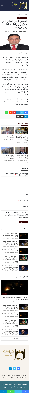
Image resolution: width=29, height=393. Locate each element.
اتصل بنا (6, 387)
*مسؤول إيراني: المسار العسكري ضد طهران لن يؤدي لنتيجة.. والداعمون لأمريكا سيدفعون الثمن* (9, 267)
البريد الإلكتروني (23, 200)
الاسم (26, 194)
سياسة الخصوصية (14, 387)
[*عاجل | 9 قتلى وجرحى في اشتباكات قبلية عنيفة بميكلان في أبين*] (23, 236)
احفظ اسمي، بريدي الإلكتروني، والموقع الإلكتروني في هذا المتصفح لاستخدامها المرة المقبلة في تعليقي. (16, 215)
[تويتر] (22, 112)
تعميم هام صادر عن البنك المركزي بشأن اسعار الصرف (8, 157)
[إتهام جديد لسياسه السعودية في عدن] (7, 130)
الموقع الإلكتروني (23, 206)
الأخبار (18, 14)
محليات (19, 17)
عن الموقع (22, 387)
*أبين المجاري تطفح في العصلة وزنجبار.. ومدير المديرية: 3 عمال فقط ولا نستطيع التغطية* (10, 242)
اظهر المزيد (14, 338)
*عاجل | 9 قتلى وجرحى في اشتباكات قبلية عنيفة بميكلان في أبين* (10, 235)
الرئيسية (23, 14)
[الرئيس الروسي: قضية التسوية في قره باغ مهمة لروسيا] (21, 150)
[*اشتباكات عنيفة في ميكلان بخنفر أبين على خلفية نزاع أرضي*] (23, 251)
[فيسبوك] (26, 112)
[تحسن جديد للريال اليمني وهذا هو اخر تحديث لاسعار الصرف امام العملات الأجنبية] (21, 130)
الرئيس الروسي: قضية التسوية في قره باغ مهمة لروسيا (22, 157)
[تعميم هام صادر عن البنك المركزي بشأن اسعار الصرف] (7, 150)
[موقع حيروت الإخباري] (19, 5)
